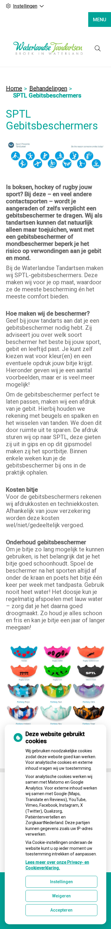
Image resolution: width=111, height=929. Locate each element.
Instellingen (61, 881)
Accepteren (61, 910)
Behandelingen (48, 88)
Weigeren (61, 896)
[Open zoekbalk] (97, 48)
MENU (99, 19)
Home (14, 88)
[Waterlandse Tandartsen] (48, 48)
